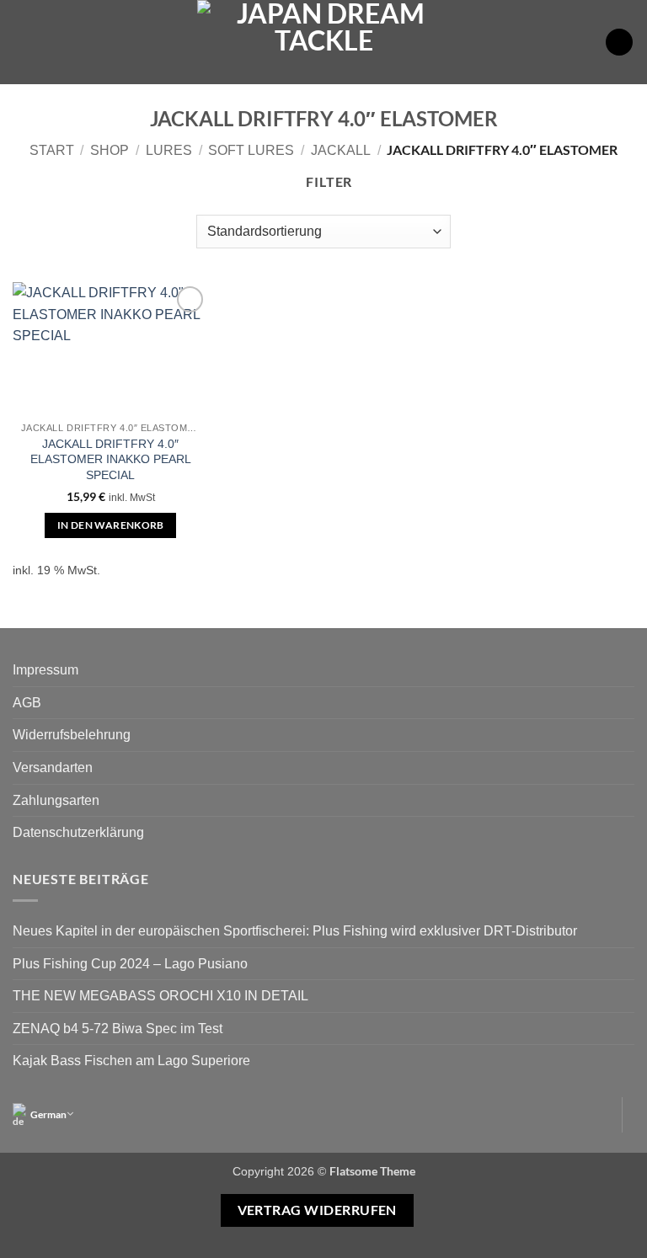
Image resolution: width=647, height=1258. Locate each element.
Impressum (45, 670)
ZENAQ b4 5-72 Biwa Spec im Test (117, 1028)
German (48, 1114)
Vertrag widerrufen (317, 1210)
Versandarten (53, 767)
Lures (169, 150)
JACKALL (341, 150)
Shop (109, 150)
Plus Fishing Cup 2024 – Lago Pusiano (130, 964)
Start (51, 150)
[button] (23, 41)
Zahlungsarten (56, 800)
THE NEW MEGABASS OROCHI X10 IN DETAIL (160, 996)
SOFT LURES (251, 150)
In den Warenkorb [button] (110, 525)
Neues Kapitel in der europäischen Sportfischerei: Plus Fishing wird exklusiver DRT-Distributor (295, 931)
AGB (27, 703)
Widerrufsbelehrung (72, 735)
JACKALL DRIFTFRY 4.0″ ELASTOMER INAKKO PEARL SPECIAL (110, 459)
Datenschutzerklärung (78, 832)
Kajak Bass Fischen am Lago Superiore (131, 1060)
